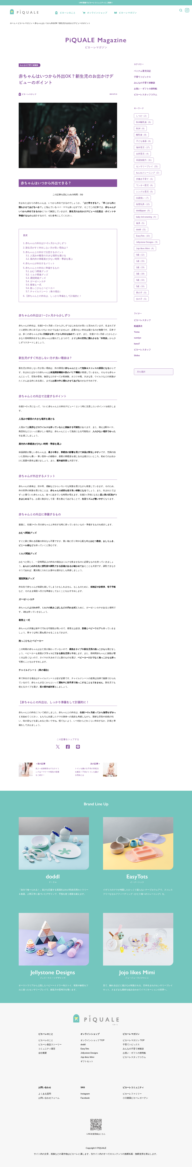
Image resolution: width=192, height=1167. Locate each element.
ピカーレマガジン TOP (133, 1040)
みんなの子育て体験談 (29, 65)
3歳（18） (141, 273)
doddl (83, 1044)
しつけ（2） (142, 116)
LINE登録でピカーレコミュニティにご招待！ (96, 3)
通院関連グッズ (38, 278)
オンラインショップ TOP (92, 1040)
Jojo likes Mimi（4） (145, 248)
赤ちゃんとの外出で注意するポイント (44, 252)
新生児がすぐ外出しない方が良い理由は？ (46, 248)
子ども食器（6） (144, 141)
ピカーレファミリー (132, 1094)
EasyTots (85, 1048)
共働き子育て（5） (145, 179)
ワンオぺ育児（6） (145, 185)
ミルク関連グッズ (39, 274)
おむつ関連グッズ (39, 271)
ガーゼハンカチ (38, 281)
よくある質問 (44, 1094)
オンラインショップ (97, 13)
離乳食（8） (142, 135)
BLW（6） (141, 128)
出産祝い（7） (143, 198)
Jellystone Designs (89, 1053)
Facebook (85, 1098)
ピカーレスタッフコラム (145, 94)
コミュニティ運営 (46, 1048)
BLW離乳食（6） (144, 122)
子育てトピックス (142, 77)
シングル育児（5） (145, 191)
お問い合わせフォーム (48, 1098)
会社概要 (42, 1053)
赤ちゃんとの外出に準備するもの (42, 268)
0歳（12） (141, 255)
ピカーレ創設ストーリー (50, 1044)
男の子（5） (142, 292)
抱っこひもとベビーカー (42, 288)
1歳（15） (141, 261)
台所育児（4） (143, 154)
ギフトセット (87, 1061)
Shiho (137, 355)
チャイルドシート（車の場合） (46, 291)
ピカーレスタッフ (142, 320)
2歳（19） (141, 267)
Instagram (85, 1094)
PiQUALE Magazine (96, 42)
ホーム (12, 23)
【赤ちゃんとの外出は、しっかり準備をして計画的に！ (53, 296)
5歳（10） (141, 286)
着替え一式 (35, 285)
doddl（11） (141, 229)
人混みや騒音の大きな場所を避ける (48, 255)
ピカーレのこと (67, 13)
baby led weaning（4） (146, 217)
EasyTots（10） (143, 236)
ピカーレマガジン (128, 13)
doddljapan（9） (143, 210)
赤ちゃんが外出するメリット (40, 263)
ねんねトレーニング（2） (148, 172)
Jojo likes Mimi (87, 1057)
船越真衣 (138, 326)
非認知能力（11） (144, 160)
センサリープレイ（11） (147, 166)
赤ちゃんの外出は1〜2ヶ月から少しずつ (45, 243)
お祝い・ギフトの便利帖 (145, 88)
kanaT (137, 343)
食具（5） (141, 223)
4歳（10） (141, 280)
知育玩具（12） (143, 204)
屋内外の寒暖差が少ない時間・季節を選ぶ (51, 259)
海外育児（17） (143, 147)
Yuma (136, 332)
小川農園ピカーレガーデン (135, 1098)
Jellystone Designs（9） (147, 242)
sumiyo (137, 338)
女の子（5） (142, 299)
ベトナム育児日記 (142, 71)
